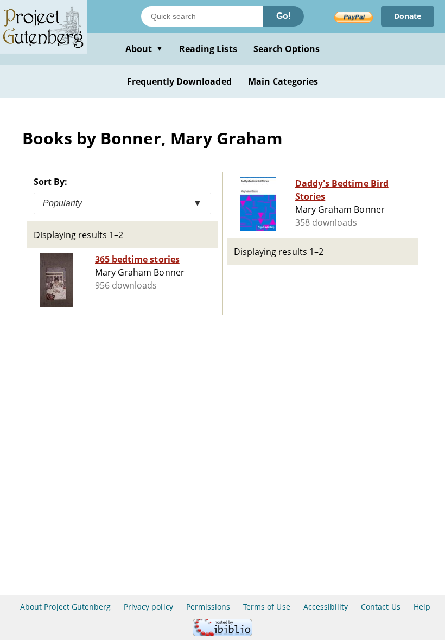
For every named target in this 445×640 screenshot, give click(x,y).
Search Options (286, 49)
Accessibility (325, 606)
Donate (407, 16)
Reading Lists (208, 49)
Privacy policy (148, 606)
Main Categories (283, 81)
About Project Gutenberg (65, 606)
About (144, 49)
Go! (283, 16)
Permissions (208, 606)
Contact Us (380, 606)
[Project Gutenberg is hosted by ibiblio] (222, 633)
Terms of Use (266, 606)
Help (422, 606)
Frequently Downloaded (179, 81)
